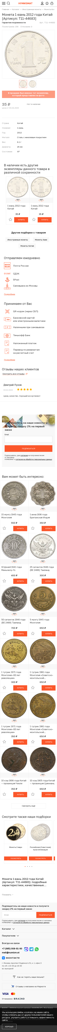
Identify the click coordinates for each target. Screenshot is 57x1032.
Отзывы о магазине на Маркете (31, 986)
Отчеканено (7, 999)
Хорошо (9, 1026)
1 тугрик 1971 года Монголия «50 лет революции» (11, 675)
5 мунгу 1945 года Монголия (39, 621)
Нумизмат (25, 3)
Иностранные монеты (17, 240)
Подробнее (9, 294)
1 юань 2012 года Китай (16, 207)
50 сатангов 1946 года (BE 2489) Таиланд (13, 621)
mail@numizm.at (10, 952)
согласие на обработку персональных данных (34, 459)
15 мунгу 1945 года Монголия (11, 516)
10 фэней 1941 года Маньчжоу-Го (11, 568)
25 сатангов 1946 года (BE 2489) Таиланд (42, 568)
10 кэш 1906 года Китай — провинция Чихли (13, 782)
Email (7, 435)
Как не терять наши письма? (30, 977)
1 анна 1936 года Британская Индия (40, 516)
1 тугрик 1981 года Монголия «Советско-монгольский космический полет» (41, 675)
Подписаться (28, 448)
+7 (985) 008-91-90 (12, 948)
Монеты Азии (41, 240)
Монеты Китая (27, 246)
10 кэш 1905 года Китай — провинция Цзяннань (42, 782)
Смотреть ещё (28, 806)
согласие (24, 455)
